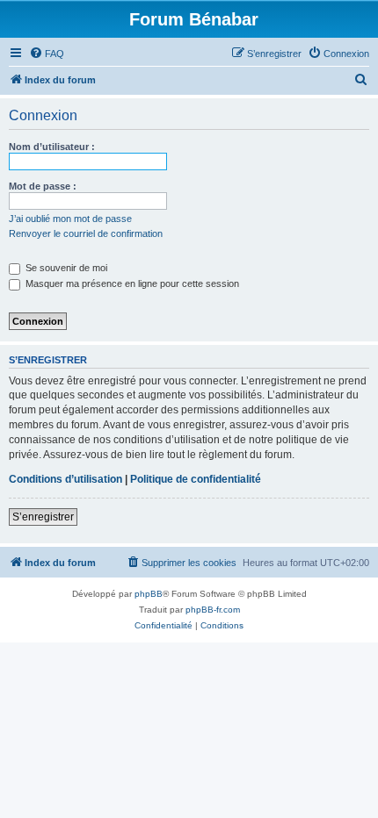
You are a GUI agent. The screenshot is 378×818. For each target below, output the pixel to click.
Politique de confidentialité (195, 479)
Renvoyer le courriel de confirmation (86, 233)
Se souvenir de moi (65, 267)
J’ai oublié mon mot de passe (70, 218)
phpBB (148, 594)
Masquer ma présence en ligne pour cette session (131, 283)
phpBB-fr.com (212, 609)
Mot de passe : (42, 186)
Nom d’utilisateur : (52, 146)
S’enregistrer (43, 517)
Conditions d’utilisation (65, 479)
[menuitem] (46, 53)
